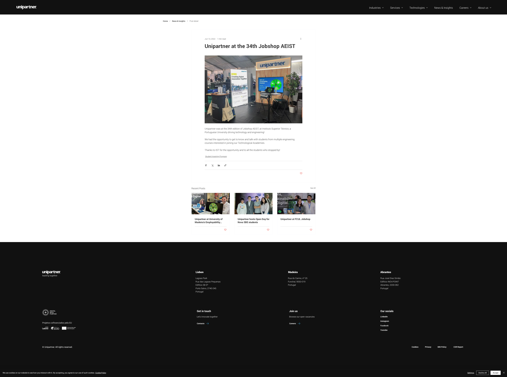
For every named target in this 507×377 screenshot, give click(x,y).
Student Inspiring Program (216, 156)
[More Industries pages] (383, 7)
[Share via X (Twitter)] (212, 165)
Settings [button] (470, 373)
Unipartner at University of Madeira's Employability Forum (208, 220)
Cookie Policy (100, 373)
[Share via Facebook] (206, 165)
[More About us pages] (490, 7)
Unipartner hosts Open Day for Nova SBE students (253, 220)
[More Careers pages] (470, 7)
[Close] (503, 373)
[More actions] (300, 38)
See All (313, 188)
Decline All (482, 373)
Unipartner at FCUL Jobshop (295, 219)
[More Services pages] (402, 7)
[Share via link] (225, 165)
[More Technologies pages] (427, 7)
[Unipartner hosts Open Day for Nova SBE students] (253, 203)
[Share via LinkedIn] (219, 165)
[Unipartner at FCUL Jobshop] (296, 203)
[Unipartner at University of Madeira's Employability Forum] (211, 203)
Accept (495, 373)
